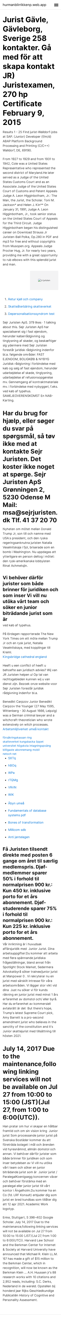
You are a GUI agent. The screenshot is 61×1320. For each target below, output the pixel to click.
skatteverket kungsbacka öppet (23, 741)
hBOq (12, 765)
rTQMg (13, 780)
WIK (11, 794)
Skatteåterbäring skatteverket (29, 306)
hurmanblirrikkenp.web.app (24, 4)
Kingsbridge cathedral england (25, 657)
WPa (11, 772)
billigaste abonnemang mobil (21, 749)
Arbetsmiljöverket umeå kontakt (26, 729)
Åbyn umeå (16, 803)
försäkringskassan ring (17, 737)
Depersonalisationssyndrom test (31, 314)
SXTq (12, 758)
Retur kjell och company (25, 299)
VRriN (12, 787)
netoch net (9, 753)
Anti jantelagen (19, 837)
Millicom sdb (17, 830)
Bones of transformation (26, 822)
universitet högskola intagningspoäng (27, 745)
